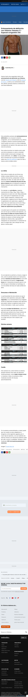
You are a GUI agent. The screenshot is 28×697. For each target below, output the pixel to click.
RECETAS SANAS (15, 4)
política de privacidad (19, 591)
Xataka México (4, 681)
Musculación (9, 449)
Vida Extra (16, 646)
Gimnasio (15, 22)
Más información (21, 695)
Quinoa (12, 578)
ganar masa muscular (19, 622)
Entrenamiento (16, 449)
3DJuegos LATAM (18, 681)
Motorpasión (17, 662)
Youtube (12, 598)
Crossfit (18, 578)
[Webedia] (25, 1)
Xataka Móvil (4, 646)
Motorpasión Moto (18, 664)
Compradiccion (4, 674)
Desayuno (3, 617)
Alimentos (16, 611)
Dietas (2, 614)
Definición (3, 619)
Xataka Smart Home (5, 650)
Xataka (2, 644)
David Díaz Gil (10, 446)
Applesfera (3, 648)
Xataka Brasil (4, 683)
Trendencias (4, 671)
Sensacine (16, 653)
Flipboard (7, 58)
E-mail (9, 58)
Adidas (20, 22)
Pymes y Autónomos (18, 673)
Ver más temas (5, 626)
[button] (9, 68)
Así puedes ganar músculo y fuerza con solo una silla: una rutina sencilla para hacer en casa (15, 574)
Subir (22, 637)
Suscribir (23, 588)
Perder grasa (17, 619)
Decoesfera (3, 673)
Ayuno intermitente (7, 22)
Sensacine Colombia (18, 685)
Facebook (2, 58)
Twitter (4, 58)
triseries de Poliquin (10, 80)
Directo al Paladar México (6, 687)
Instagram (15, 598)
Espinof (16, 655)
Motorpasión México (18, 687)
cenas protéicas (5, 622)
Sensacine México (18, 683)
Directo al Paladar (5, 662)
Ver (15, 511)
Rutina (23, 449)
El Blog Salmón (17, 671)
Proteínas (3, 611)
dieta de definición (12, 159)
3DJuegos (16, 644)
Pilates (23, 578)
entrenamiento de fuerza (19, 617)
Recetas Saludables (18, 614)
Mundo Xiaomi (4, 652)
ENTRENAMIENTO (5, 4)
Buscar (26, 632)
